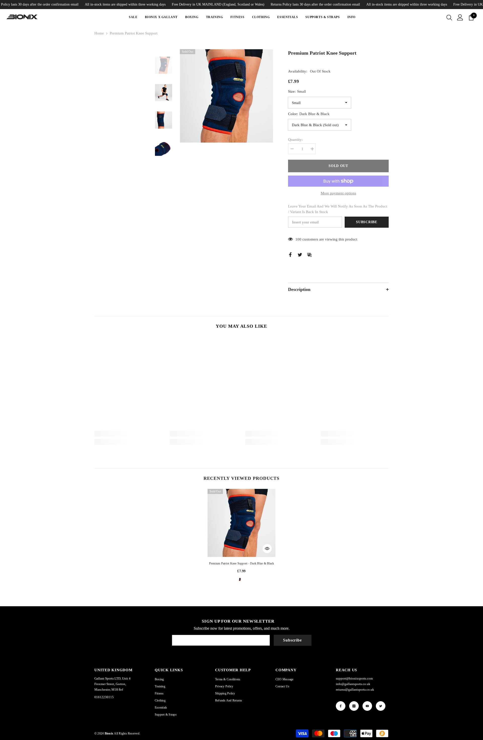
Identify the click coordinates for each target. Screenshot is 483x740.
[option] (226, 96)
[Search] (449, 17)
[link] (128, 433)
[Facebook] (290, 254)
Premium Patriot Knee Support (241, 563)
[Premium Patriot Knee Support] (241, 523)
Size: (297, 91)
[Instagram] (354, 706)
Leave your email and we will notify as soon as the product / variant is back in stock (337, 209)
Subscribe (366, 222)
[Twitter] (300, 254)
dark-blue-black (241, 581)
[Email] (309, 254)
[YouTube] (367, 706)
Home (99, 33)
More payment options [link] (338, 193)
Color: (309, 114)
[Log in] (460, 17)
